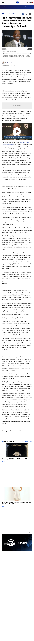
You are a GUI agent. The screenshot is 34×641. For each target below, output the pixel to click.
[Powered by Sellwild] (30, 532)
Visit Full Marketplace (27, 441)
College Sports (8, 14)
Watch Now (29, 2)
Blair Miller (10, 63)
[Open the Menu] (2, 2)
